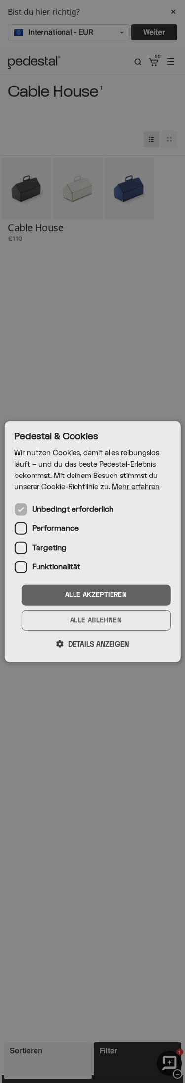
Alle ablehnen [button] (96, 620)
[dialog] (92, 541)
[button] (92, 644)
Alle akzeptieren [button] (96, 595)
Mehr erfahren (136, 487)
